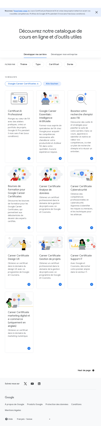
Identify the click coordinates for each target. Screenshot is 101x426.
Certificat (54, 64)
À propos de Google (14, 404)
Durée (70, 64)
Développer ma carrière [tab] (35, 54)
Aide (10, 419)
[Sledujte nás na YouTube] (32, 384)
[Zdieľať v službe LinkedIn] (39, 384)
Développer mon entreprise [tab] (64, 54)
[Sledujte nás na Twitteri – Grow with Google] (25, 384)
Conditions (76, 404)
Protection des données (57, 404)
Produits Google (35, 404)
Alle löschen (52, 84)
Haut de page (84, 370)
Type (38, 64)
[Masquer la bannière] (97, 12)
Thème (23, 64)
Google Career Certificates (22, 84)
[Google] (9, 397)
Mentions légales (13, 410)
